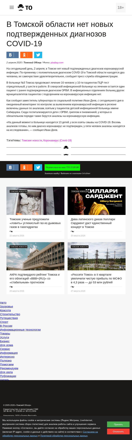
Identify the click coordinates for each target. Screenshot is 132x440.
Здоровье (6, 306)
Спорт (4, 322)
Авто (3, 302)
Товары (5, 333)
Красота (5, 310)
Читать (4, 380)
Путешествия (9, 318)
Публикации (8, 376)
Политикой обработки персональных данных (64, 435)
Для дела (6, 372)
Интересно (7, 356)
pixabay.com (57, 62)
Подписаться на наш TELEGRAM (62, 167)
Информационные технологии (20, 329)
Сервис (5, 349)
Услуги (4, 337)
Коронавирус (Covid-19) (57, 140)
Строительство (10, 314)
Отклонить (118, 431)
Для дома (6, 345)
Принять (118, 424)
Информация (9, 353)
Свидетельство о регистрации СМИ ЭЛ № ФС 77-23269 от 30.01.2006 (20, 410)
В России (6, 325)
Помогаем (7, 364)
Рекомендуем (9, 368)
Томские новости (32, 140)
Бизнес (4, 341)
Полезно (6, 360)
